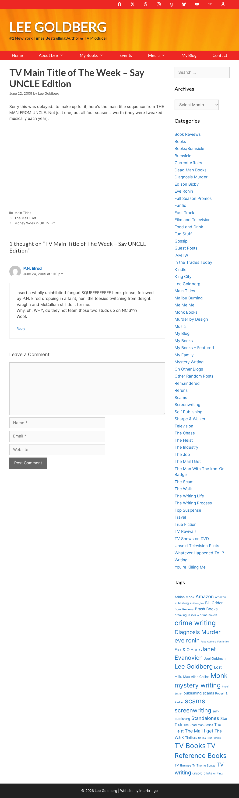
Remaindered (187, 383)
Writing (181, 560)
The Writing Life (189, 496)
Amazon (205, 596)
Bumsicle (183, 155)
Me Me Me (184, 305)
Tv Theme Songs (203, 765)
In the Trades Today (193, 262)
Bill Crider (214, 602)
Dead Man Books (191, 170)
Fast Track (184, 212)
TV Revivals (186, 531)
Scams (181, 397)
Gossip (181, 241)
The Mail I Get (25, 218)
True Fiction (186, 524)
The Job (182, 454)
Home (17, 55)
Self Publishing (188, 411)
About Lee (48, 55)
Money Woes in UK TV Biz (34, 223)
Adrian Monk (184, 597)
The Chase (185, 433)
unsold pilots (202, 773)
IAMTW (181, 255)
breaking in (182, 615)
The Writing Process (193, 503)
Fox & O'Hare (187, 649)
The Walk (183, 488)
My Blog (189, 55)
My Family (184, 355)
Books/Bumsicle (189, 148)
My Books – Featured (194, 347)
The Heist (184, 440)
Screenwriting (187, 404)
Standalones (205, 718)
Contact (219, 55)
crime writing (195, 623)
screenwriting (193, 710)
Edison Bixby (187, 184)
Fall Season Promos (193, 198)
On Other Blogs (189, 369)
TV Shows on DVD (192, 538)
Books (180, 141)
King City (183, 276)
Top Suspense (188, 510)
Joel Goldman (214, 658)
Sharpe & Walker (190, 418)
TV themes (183, 765)
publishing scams (198, 693)
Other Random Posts (194, 376)
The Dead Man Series (198, 725)
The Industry (186, 447)
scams (195, 701)
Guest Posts (186, 248)
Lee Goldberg (58, 27)
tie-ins (202, 737)
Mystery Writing (189, 362)
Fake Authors (208, 641)
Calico (195, 615)
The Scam (184, 481)
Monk (219, 676)
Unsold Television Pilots (197, 545)
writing (218, 773)
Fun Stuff (183, 234)
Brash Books (206, 609)
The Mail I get (199, 731)
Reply (21, 328)
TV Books (190, 746)
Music (180, 326)
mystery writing (198, 685)
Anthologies (197, 603)
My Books (89, 55)
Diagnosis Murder (191, 177)
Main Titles (22, 213)
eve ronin (187, 640)
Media (154, 55)
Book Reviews (188, 134)
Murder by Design (191, 319)
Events (125, 55)
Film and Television (193, 219)
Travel (180, 517)
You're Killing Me (190, 567)
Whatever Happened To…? (199, 553)
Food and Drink (189, 227)
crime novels (208, 615)
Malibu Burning (189, 298)
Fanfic (180, 205)
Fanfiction (223, 641)
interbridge (148, 790)
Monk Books (186, 312)
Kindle (180, 269)
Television (184, 426)
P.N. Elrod (32, 268)
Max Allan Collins (196, 677)
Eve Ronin (184, 191)
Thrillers (191, 737)
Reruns (181, 390)
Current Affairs (188, 162)
